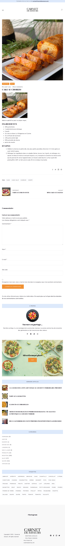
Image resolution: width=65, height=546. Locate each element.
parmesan (33, 487)
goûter (27, 483)
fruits (20, 483)
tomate (30, 494)
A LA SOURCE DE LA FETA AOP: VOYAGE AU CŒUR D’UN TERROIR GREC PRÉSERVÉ (35, 388)
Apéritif (13, 476)
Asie (3, 439)
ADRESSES (5, 436)
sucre (18, 494)
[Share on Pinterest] (61, 169)
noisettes (6, 487)
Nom (4, 249)
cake (8, 180)
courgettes (23, 480)
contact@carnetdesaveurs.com (41, 1)
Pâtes (40, 491)
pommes (18, 491)
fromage (13, 483)
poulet (33, 491)
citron (60, 476)
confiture (6, 480)
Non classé (6, 450)
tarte (24, 494)
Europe (4, 442)
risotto (55, 491)
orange (25, 487)
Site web (4, 270)
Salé (3, 458)
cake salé (15, 180)
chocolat (52, 476)
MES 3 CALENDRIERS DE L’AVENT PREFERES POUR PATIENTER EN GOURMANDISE (35, 421)
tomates (38, 494)
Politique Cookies (31, 538)
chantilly (43, 476)
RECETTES (5, 455)
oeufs (19, 487)
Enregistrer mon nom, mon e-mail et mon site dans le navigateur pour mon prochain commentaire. (32, 282)
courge (14, 480)
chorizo (23, 180)
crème (31, 480)
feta (44, 480)
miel (53, 483)
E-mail (4, 259)
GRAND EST (5, 444)
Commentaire (6, 224)
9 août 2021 (7, 87)
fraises (5, 483)
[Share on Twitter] (55, 169)
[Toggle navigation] (3, 10)
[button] (61, 10)
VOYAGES (5, 463)
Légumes (47, 483)
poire (54, 487)
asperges (21, 476)
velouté (46, 494)
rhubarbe (47, 491)
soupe (12, 494)
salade (5, 494)
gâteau (34, 483)
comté (30, 180)
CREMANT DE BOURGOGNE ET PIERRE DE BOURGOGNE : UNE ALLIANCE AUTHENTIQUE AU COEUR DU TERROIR (32, 413)
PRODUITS (5, 453)
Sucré (4, 461)
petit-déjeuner (44, 487)
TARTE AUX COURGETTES (17, 396)
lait (40, 483)
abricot (5, 476)
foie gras (51, 480)
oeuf (13, 487)
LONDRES (5, 447)
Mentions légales (31, 536)
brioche (29, 476)
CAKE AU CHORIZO (11, 89)
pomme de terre (8, 491)
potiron (26, 491)
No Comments (18, 87)
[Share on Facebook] (52, 169)
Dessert (38, 480)
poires (60, 487)
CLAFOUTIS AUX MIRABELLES (19, 404)
